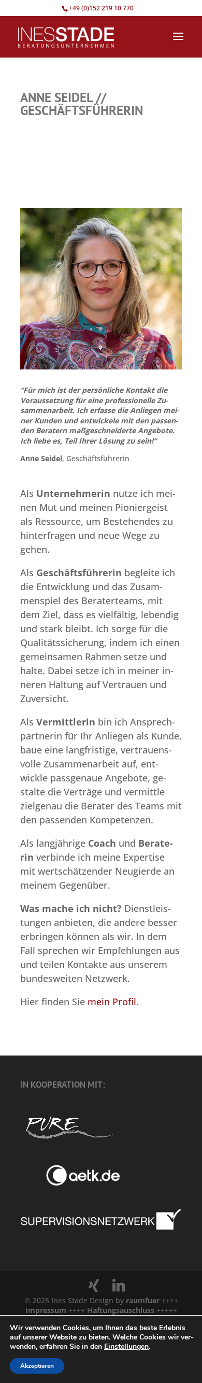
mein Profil (112, 1001)
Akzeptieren (37, 1366)
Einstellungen (126, 1346)
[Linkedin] (118, 1285)
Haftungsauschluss (121, 1310)
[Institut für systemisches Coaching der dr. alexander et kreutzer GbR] (70, 1183)
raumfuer (144, 1300)
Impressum (46, 1310)
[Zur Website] (101, 1228)
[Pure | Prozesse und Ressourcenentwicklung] (68, 1141)
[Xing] (93, 1285)
